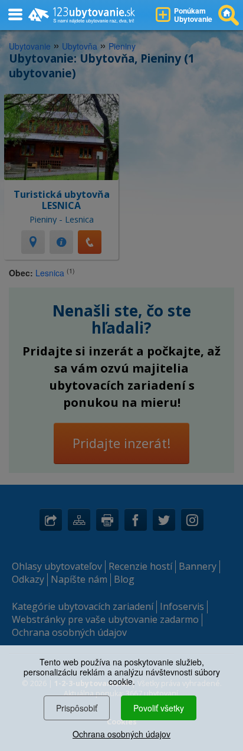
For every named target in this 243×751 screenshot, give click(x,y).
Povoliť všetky (158, 708)
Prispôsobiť (76, 708)
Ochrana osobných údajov (121, 734)
